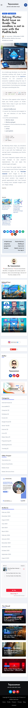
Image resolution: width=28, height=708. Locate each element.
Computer (4, 410)
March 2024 (5, 531)
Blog (24, 702)
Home (4, 702)
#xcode (11, 40)
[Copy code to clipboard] (24, 93)
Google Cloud (5, 421)
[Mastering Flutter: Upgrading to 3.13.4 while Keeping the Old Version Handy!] (7, 217)
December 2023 (6, 543)
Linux (3, 433)
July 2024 (4, 523)
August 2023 (5, 558)
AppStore (23, 76)
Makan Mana (5, 437)
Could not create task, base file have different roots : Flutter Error (13, 293)
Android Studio (6, 402)
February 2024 (6, 535)
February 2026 (6, 512)
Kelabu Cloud (5, 467)
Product (14, 702)
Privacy (20, 702)
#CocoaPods (7, 38)
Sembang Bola (6, 444)
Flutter (5, 13)
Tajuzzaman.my (6, 460)
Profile (8, 702)
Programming (11, 13)
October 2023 (5, 550)
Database (4, 414)
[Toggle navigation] (1, 4)
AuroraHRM (5, 406)
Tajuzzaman (13, 4)
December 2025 (6, 516)
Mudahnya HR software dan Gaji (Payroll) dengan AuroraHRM (12, 652)
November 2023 (6, 546)
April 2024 (5, 527)
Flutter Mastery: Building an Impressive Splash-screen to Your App (19, 246)
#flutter (13, 38)
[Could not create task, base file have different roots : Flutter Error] (7, 201)
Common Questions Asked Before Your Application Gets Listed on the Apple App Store (13, 309)
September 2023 (6, 554)
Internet (4, 429)
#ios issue (17, 38)
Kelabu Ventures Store (8, 471)
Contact (14, 705)
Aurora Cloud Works (7, 464)
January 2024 (6, 539)
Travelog (4, 448)
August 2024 (5, 520)
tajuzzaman (10, 36)
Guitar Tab (5, 425)
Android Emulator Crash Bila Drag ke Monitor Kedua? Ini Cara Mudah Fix (13, 619)
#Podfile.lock (5, 40)
